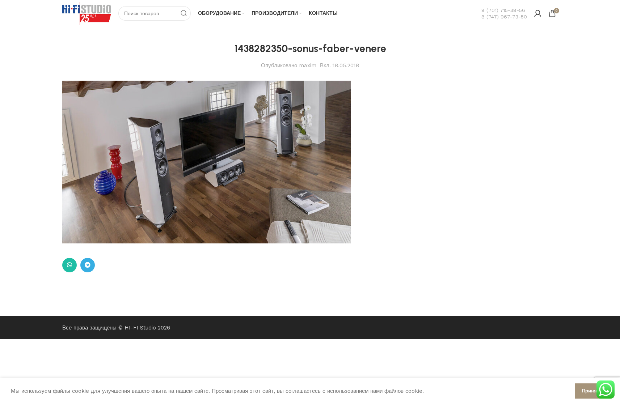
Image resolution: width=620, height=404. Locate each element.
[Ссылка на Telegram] (87, 265)
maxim (307, 65)
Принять (592, 391)
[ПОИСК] (183, 13)
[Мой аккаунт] (538, 13)
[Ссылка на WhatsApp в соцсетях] (69, 265)
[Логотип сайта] (86, 13)
